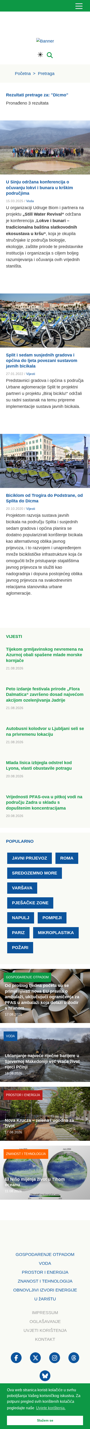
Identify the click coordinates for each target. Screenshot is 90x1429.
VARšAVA (22, 888)
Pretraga (46, 73)
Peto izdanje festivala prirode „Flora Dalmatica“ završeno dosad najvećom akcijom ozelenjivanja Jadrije (45, 694)
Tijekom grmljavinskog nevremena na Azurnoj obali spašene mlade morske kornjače (44, 655)
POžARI (20, 947)
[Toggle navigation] (79, 5)
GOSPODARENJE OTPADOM (45, 1254)
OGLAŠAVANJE (45, 1321)
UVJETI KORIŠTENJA (45, 1330)
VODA (45, 1263)
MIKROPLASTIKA (56, 932)
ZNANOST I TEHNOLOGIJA (45, 1281)
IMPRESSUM (45, 1312)
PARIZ (18, 932)
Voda (30, 201)
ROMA (66, 858)
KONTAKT (45, 1339)
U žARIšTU (45, 1299)
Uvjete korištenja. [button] (51, 1408)
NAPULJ (20, 917)
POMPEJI (52, 917)
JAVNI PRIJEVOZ (29, 858)
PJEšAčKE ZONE (30, 902)
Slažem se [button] (45, 1420)
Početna (23, 73)
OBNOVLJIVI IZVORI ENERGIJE (45, 1290)
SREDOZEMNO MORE (34, 873)
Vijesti (30, 374)
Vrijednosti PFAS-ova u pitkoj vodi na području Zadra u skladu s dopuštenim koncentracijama (44, 802)
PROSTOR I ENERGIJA (45, 1272)
